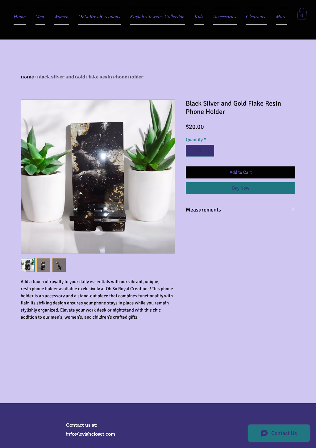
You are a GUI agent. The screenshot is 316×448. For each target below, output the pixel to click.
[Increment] (209, 151)
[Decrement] (191, 151)
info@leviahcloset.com (90, 434)
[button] (302, 13)
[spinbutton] (200, 151)
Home (27, 77)
